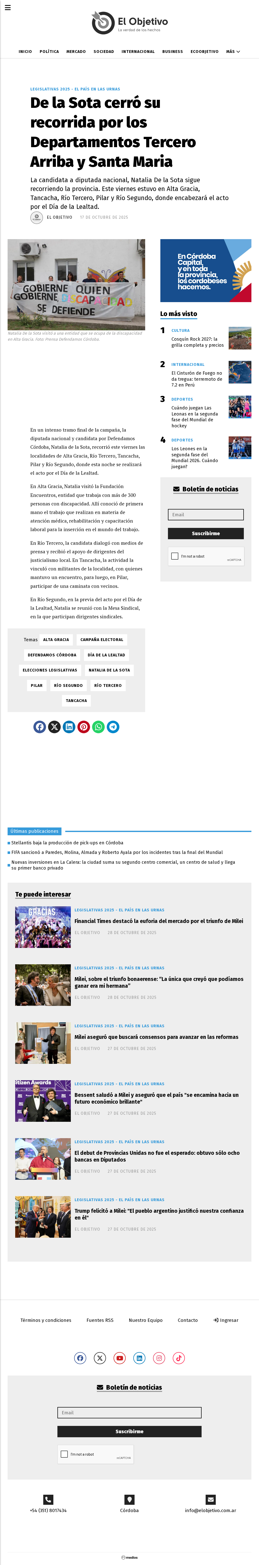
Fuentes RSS (100, 1320)
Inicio (25, 51)
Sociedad (104, 51)
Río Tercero (108, 685)
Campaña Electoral (101, 639)
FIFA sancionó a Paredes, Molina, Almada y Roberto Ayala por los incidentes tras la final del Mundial (117, 852)
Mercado (76, 51)
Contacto (188, 1320)
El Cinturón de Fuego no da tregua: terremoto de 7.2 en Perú (196, 379)
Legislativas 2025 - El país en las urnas (75, 89)
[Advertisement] (87, 382)
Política (49, 51)
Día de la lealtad (106, 655)
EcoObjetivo (205, 51)
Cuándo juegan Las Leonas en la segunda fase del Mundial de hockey (194, 416)
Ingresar (229, 1320)
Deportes (182, 399)
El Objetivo (59, 217)
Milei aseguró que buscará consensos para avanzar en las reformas (157, 1037)
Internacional (138, 51)
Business (172, 51)
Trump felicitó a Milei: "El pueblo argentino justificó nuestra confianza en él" (159, 1214)
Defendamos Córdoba (52, 655)
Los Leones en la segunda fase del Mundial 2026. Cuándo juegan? (194, 457)
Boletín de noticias (210, 489)
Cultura (180, 330)
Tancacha (76, 700)
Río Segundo (68, 685)
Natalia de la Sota (109, 670)
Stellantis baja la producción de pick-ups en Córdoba (67, 843)
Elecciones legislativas (50, 670)
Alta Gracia (56, 639)
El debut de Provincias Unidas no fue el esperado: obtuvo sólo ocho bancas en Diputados (157, 1156)
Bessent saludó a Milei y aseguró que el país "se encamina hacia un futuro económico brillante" (157, 1098)
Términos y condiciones (45, 1320)
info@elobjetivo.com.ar (210, 1510)
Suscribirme (206, 533)
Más (231, 51)
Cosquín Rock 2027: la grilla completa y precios (197, 342)
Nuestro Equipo (146, 1320)
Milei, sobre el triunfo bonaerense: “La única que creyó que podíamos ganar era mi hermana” (159, 982)
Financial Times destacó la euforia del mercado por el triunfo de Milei (159, 921)
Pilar (37, 685)
